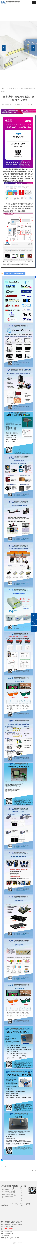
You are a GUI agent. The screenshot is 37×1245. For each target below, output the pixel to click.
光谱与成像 (5, 1189)
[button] (34, 2)
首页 (3, 88)
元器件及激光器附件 (7, 1196)
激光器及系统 (5, 1191)
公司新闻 (9, 88)
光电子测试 (5, 1194)
